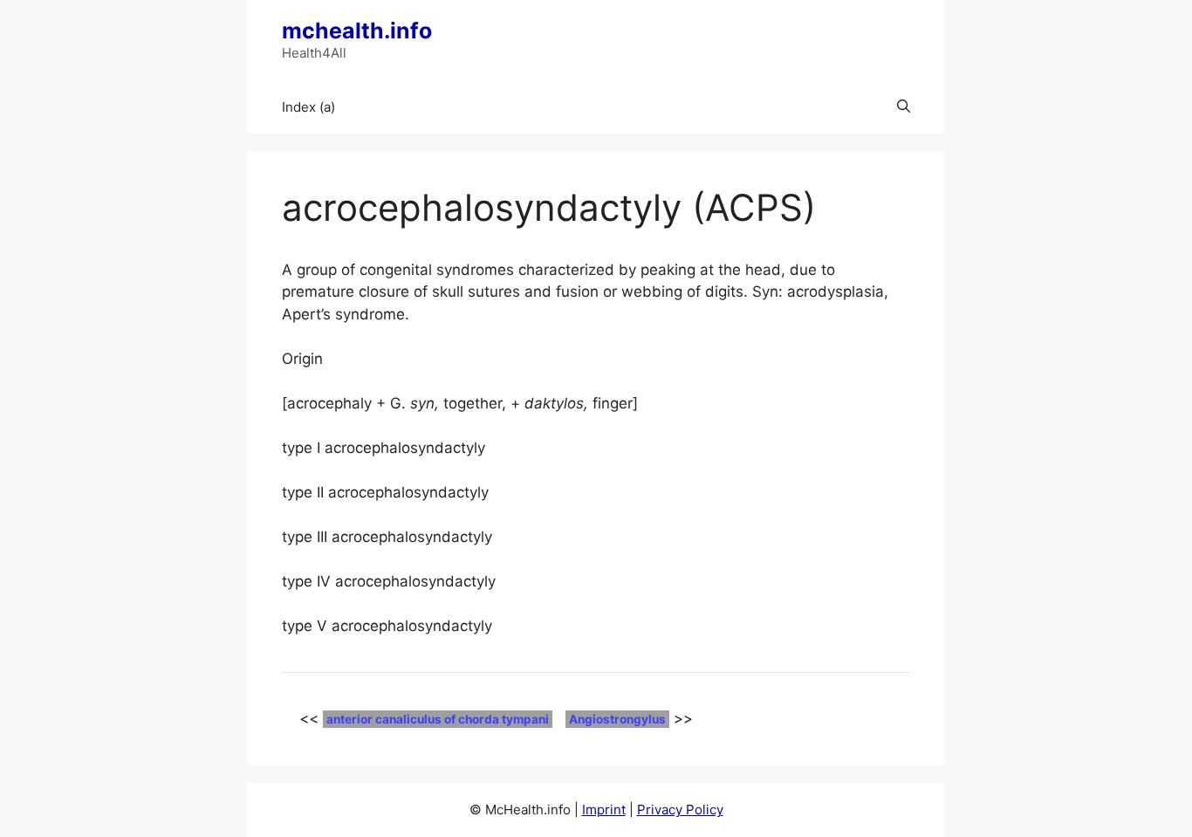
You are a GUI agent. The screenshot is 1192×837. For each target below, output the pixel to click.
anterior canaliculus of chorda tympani (437, 719)
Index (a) (308, 107)
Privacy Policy (680, 809)
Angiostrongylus (617, 719)
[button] (904, 107)
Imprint (604, 809)
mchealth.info (357, 30)
